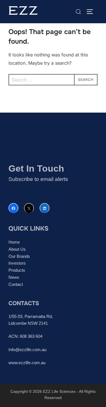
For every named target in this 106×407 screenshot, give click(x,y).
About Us (17, 249)
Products (16, 270)
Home (14, 242)
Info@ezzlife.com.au (27, 349)
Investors (17, 263)
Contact (15, 284)
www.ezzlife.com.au (27, 362)
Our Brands (19, 256)
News (13, 277)
